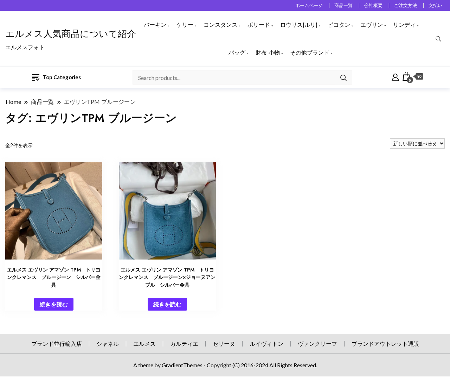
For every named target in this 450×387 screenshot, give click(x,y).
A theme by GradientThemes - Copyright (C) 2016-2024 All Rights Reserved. (225, 365)
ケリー (184, 25)
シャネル (107, 343)
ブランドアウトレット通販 (385, 343)
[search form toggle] (438, 38)
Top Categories (62, 77)
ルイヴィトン (266, 343)
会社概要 (373, 5)
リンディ (404, 25)
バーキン (155, 25)
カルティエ (184, 343)
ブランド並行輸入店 (56, 343)
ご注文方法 (405, 5)
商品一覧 (343, 5)
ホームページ (309, 5)
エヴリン (371, 25)
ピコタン (339, 25)
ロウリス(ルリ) (298, 25)
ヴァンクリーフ (317, 343)
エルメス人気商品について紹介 (70, 33)
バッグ (237, 53)
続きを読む (54, 304)
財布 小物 (268, 53)
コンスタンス (220, 25)
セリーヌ (224, 343)
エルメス (144, 343)
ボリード (259, 25)
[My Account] (395, 76)
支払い (435, 5)
